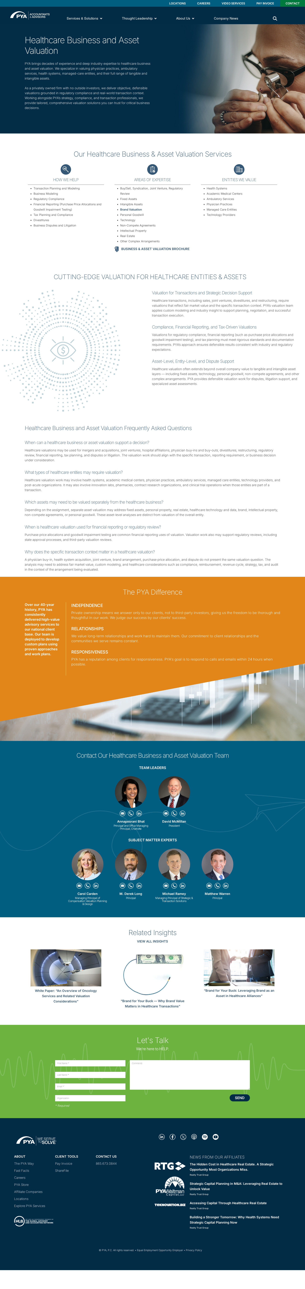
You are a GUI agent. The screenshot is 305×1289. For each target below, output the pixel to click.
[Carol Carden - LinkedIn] (96, 885)
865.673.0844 (106, 1163)
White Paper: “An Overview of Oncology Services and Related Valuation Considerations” (66, 996)
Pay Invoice (265, 3)
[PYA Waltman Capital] (170, 1186)
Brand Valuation (131, 209)
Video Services (233, 3)
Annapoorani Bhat (131, 821)
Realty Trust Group (199, 1175)
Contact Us (106, 1156)
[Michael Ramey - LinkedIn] (182, 885)
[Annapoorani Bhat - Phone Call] (131, 813)
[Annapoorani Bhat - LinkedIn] (139, 813)
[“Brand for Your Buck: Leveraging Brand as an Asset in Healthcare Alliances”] (239, 968)
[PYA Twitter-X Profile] (183, 1136)
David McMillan (174, 821)
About (19, 1156)
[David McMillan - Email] (166, 813)
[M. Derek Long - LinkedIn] (139, 885)
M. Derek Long (130, 894)
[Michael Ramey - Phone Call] (174, 885)
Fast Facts (21, 1170)
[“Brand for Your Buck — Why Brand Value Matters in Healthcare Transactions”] (152, 973)
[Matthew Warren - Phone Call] (218, 885)
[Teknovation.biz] (170, 1204)
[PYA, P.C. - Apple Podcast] (194, 1136)
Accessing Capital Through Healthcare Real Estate (228, 1203)
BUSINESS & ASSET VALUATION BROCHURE (155, 249)
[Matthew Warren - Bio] (217, 865)
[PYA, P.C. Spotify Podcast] (205, 1136)
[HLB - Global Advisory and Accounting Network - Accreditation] (33, 1218)
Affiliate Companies (28, 1192)
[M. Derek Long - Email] (123, 885)
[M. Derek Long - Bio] (131, 865)
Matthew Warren (217, 894)
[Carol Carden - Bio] (87, 865)
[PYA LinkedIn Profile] (162, 1136)
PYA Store (21, 1185)
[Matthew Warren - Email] (209, 885)
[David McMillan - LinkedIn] (182, 813)
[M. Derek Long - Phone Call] (131, 885)
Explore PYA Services (29, 1206)
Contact (293, 3)
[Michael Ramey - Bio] (174, 865)
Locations (177, 3)
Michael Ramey (174, 894)
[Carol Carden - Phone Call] (88, 885)
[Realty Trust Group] (170, 1166)
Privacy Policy (194, 1250)
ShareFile (62, 1170)
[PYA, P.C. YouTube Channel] (216, 1136)
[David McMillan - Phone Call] (174, 813)
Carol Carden (87, 894)
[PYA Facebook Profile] (172, 1136)
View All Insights (152, 941)
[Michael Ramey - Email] (166, 885)
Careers (203, 3)
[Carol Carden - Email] (79, 885)
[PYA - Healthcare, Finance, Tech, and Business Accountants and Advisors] (30, 15)
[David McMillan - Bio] (174, 793)
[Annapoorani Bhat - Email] (123, 813)
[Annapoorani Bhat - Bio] (131, 793)
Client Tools (66, 1156)
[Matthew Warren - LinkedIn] (226, 885)
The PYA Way (24, 1163)
